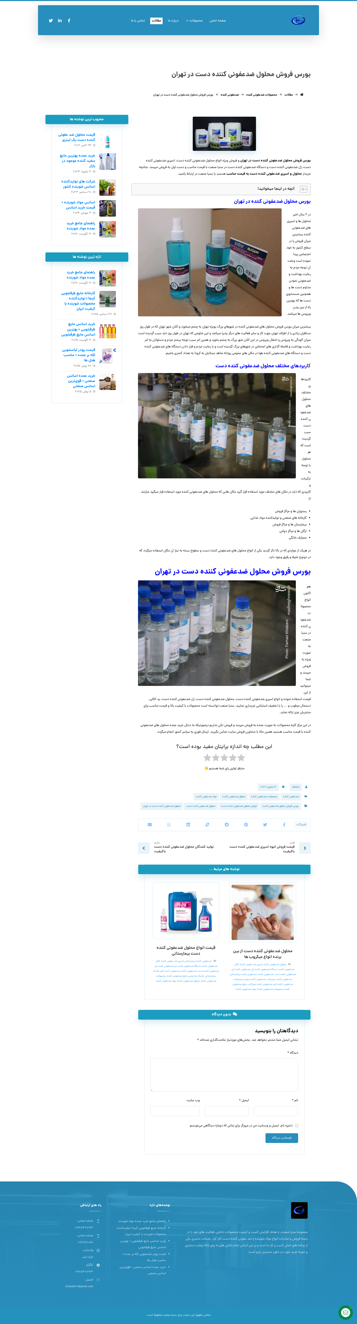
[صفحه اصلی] (301, 95)
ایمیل (244, 1100)
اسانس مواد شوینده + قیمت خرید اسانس (78, 205)
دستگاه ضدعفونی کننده (266, 969)
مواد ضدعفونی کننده (206, 797)
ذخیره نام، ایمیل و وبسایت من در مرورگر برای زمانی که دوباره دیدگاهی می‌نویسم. (241, 1125)
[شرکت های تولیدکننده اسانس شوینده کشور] (107, 187)
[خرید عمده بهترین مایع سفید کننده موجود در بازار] (107, 161)
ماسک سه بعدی (196, 976)
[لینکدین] (60, 21)
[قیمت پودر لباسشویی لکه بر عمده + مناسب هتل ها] (107, 356)
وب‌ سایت (193, 1100)
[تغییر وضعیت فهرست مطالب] (301, 189)
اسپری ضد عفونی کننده (251, 964)
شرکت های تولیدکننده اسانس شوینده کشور (78, 184)
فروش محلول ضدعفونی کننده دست (239, 806)
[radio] (241, 759)
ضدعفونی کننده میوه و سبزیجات (250, 979)
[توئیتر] (51, 21)
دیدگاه (292, 1052)
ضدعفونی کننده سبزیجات (279, 979)
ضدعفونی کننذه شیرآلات (260, 984)
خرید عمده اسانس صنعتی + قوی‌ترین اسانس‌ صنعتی (81, 381)
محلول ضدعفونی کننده (234, 797)
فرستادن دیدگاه (282, 1138)
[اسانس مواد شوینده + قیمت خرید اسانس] (107, 208)
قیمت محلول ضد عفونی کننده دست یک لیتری (76, 137)
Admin (295, 787)
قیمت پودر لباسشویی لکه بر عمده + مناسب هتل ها (78, 355)
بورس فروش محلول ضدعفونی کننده (281, 806)
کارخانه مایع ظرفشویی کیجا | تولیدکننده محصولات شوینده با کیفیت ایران (78, 301)
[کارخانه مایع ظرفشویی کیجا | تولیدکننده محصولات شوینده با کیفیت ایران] (107, 299)
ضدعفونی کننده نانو (283, 984)
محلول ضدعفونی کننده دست (200, 806)
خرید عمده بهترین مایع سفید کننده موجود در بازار (77, 161)
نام (295, 1100)
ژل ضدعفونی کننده (244, 969)
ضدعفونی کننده (291, 797)
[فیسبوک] (69, 21)
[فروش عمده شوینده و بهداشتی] (299, 20)
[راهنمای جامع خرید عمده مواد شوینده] (107, 229)
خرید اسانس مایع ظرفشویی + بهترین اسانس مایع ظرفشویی (78, 329)
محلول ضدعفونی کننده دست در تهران (162, 806)
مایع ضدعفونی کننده (177, 976)
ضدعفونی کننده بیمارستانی (243, 974)
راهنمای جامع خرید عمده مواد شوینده (81, 226)
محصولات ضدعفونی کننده (264, 797)
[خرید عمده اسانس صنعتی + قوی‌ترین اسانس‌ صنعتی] (107, 381)
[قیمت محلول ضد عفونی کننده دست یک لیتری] (107, 140)
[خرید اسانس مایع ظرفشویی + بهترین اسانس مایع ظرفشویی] (107, 330)
